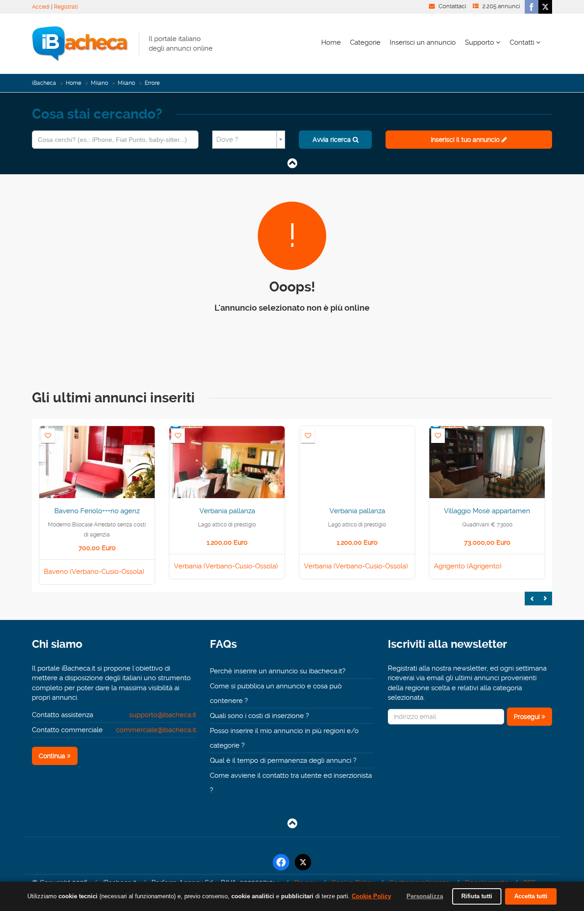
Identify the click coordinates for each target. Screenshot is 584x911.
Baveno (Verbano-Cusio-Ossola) (94, 571)
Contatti (523, 42)
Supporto (480, 42)
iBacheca (44, 83)
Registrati (66, 7)
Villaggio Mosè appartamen (487, 511)
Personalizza (425, 896)
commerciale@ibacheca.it (156, 730)
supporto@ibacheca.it (162, 715)
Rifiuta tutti (476, 896)
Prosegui (528, 716)
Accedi (41, 7)
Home (331, 42)
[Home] (80, 43)
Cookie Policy (371, 896)
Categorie (365, 42)
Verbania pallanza (227, 511)
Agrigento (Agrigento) (467, 566)
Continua (53, 756)
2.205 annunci (501, 6)
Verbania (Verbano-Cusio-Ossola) (226, 566)
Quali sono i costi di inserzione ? (259, 716)
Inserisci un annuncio (423, 42)
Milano (99, 83)
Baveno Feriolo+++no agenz (97, 511)
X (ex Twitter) (545, 7)
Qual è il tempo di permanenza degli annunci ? (283, 760)
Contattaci (452, 6)
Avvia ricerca (333, 139)
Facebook (531, 7)
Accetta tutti (531, 896)
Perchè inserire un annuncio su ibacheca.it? (277, 671)
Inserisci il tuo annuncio (466, 139)
